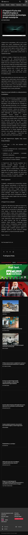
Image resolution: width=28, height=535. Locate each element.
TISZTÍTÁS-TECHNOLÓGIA (7, 485)
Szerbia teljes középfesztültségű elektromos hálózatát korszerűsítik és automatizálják (13, 405)
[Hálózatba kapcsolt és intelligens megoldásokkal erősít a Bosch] (11, 454)
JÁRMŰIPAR (4, 314)
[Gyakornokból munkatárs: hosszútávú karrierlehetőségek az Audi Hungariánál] (11, 417)
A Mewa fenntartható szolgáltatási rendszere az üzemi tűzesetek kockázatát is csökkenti (14, 363)
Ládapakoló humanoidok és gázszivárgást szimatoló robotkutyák (13, 345)
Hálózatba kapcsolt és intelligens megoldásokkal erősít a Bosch (10, 462)
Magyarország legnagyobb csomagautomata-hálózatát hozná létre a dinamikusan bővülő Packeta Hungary (12, 482)
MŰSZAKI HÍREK (5, 427)
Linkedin (5, 528)
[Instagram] (16, 527)
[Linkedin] (2, 529)
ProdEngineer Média (8, 256)
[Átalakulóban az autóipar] (11, 436)
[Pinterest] (10, 252)
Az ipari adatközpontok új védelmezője (12, 328)
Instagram (20, 526)
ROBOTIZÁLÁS (5, 348)
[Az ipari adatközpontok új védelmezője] (10, 322)
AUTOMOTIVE (5, 445)
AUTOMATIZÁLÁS (5, 20)
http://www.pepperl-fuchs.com (7, 242)
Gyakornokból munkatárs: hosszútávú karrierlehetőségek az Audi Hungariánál (12, 424)
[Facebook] (3, 252)
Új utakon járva (6, 312)
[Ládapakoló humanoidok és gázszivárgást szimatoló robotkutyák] (10, 338)
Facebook (6, 526)
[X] (7, 252)
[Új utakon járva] (10, 305)
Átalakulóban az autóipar (8, 443)
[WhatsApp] (13, 252)
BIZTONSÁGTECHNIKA (6, 366)
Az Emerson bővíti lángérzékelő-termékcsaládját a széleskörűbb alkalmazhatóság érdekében (10, 382)
